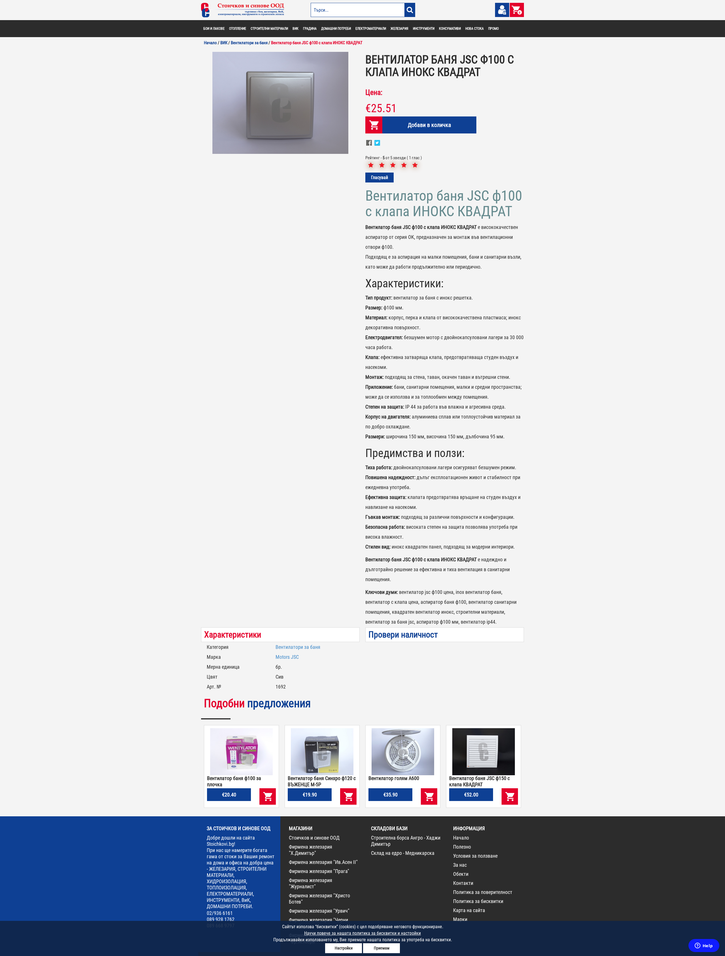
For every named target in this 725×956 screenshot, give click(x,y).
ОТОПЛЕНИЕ (237, 29)
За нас (460, 865)
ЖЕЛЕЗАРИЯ (399, 29)
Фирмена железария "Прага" (319, 871)
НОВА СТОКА (474, 29)
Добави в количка (429, 125)
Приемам (381, 948)
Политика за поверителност (482, 892)
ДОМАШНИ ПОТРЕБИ (336, 29)
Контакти (463, 883)
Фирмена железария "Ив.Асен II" (323, 862)
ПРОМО (493, 29)
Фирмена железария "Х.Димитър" (310, 850)
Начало (461, 838)
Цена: (373, 92)
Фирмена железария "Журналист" (310, 883)
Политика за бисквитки (478, 901)
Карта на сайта (469, 910)
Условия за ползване (475, 856)
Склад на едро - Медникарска (402, 853)
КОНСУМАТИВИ (450, 29)
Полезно (462, 847)
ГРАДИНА (310, 29)
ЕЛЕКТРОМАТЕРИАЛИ (370, 29)
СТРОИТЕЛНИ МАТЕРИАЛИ (269, 29)
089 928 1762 (220, 919)
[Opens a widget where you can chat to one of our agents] (703, 946)
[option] (280, 103)
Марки (460, 919)
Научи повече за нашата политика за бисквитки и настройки (362, 933)
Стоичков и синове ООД (314, 838)
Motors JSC (287, 657)
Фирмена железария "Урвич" (319, 911)
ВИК (295, 29)
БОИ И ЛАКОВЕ (214, 29)
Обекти (460, 874)
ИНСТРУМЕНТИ (423, 29)
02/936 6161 (220, 913)
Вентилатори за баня (298, 647)
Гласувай (379, 177)
